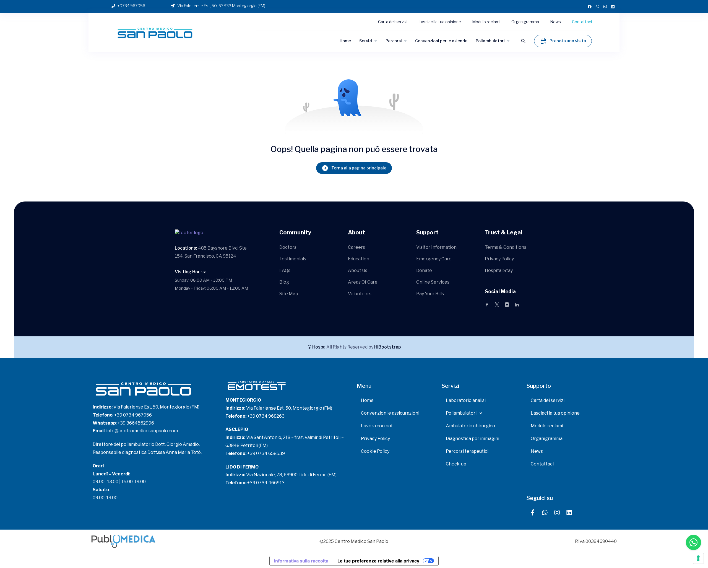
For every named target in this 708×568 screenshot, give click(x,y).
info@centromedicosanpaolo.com (142, 430)
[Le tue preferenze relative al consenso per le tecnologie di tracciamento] (698, 558)
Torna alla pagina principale (358, 168)
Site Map (288, 293)
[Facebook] (590, 7)
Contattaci (582, 21)
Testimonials (292, 258)
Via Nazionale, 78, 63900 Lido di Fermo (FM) (291, 474)
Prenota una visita (568, 40)
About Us (357, 270)
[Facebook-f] (533, 512)
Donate (424, 270)
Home (345, 40)
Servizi (365, 40)
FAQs (284, 270)
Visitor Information (436, 247)
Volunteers (359, 293)
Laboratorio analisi (466, 400)
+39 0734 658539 (266, 453)
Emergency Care (434, 258)
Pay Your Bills (430, 293)
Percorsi (394, 40)
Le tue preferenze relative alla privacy (378, 561)
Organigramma (525, 21)
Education (358, 258)
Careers (356, 247)
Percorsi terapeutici (467, 451)
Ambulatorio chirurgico (470, 425)
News (555, 21)
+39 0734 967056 (133, 415)
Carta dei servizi (392, 21)
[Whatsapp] (597, 7)
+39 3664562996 (136, 423)
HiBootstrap (387, 347)
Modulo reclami (486, 21)
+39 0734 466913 (266, 482)
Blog (284, 282)
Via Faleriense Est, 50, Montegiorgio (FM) (156, 407)
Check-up (456, 464)
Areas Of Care (363, 282)
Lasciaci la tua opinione (439, 21)
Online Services (432, 282)
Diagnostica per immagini (472, 438)
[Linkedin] (613, 7)
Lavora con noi (376, 425)
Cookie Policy (375, 451)
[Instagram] (605, 7)
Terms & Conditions (505, 247)
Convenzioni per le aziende (441, 40)
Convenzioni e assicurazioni (390, 413)
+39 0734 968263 (266, 416)
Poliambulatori (490, 40)
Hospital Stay (499, 270)
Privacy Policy (499, 258)
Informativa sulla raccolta (301, 561)
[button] (481, 413)
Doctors (287, 247)
